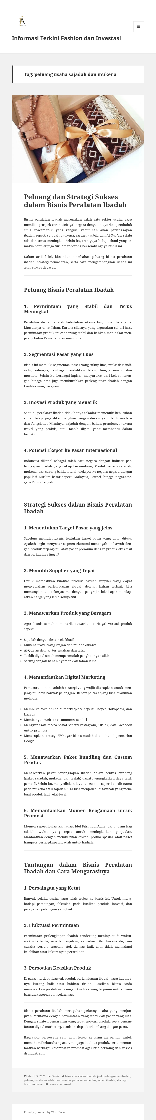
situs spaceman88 (38, 230)
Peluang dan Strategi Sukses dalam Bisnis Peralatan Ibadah (75, 200)
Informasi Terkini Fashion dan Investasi (66, 38)
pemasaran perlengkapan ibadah (93, 1080)
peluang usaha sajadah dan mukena (47, 1080)
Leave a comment (60, 1084)
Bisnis (55, 1076)
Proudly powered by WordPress (44, 1112)
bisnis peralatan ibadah (80, 1076)
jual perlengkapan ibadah (113, 1076)
